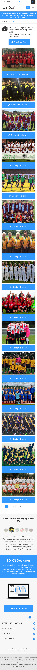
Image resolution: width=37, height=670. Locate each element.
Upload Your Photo (20, 42)
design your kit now (18, 608)
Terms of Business (24, 651)
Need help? (5, 2)
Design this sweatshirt (19, 74)
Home (4, 21)
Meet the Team (24, 649)
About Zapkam (12, 649)
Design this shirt (19, 165)
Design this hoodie (20, 105)
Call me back (12, 2)
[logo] (8, 8)
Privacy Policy (11, 651)
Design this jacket (19, 196)
